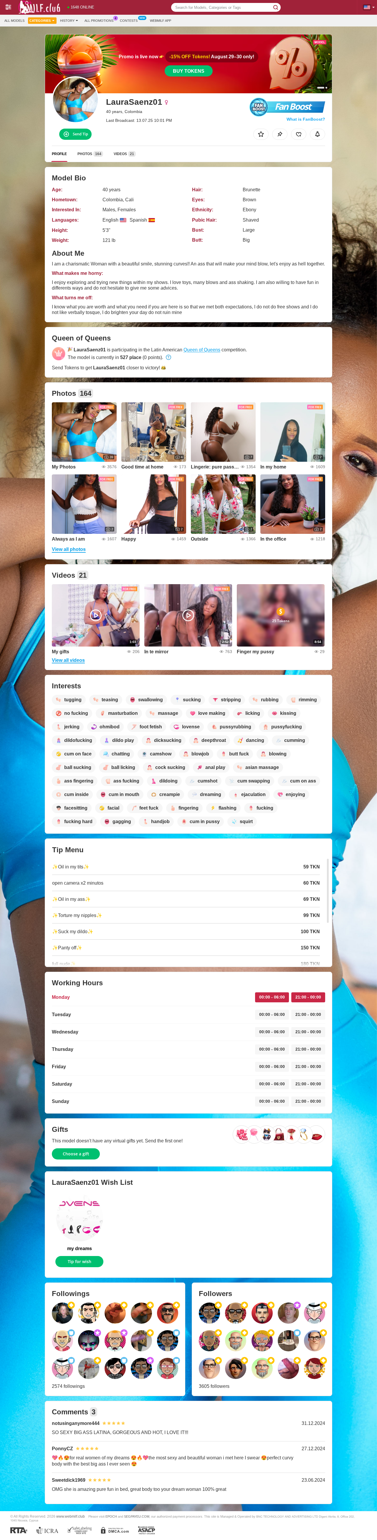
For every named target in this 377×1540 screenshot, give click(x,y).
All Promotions (99, 20)
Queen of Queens (201, 349)
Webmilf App (160, 20)
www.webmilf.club (70, 1516)
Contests (129, 20)
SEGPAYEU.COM (136, 1516)
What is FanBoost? (306, 119)
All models (14, 20)
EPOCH (111, 1516)
